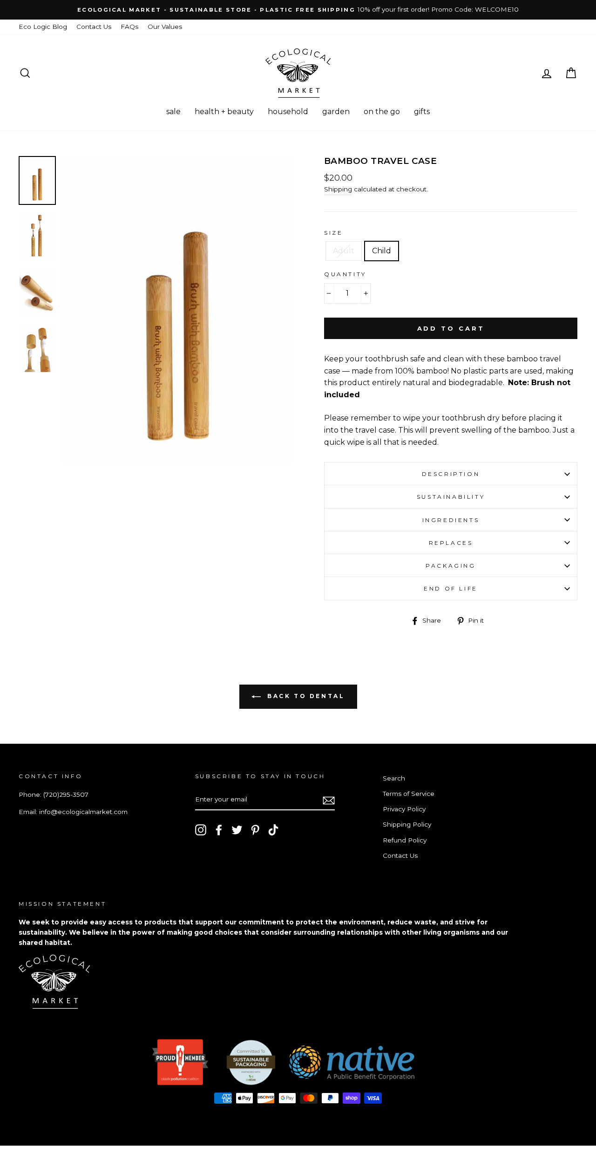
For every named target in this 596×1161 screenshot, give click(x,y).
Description (451, 473)
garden (336, 111)
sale (173, 111)
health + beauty (224, 111)
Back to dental (304, 696)
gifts (422, 111)
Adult (343, 250)
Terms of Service (408, 793)
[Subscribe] (329, 800)
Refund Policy (405, 840)
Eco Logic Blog (43, 26)
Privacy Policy (404, 809)
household (288, 111)
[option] (298, 10)
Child (381, 250)
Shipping (338, 189)
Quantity (345, 274)
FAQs (129, 26)
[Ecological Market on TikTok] (273, 829)
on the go (382, 111)
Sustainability (451, 496)
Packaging (450, 565)
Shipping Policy (407, 824)
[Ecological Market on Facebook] (218, 829)
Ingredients (451, 519)
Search (394, 778)
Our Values (165, 26)
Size (333, 232)
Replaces (451, 542)
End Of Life (451, 588)
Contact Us (93, 26)
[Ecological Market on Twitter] (237, 829)
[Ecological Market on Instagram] (200, 829)
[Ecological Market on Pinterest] (255, 829)
